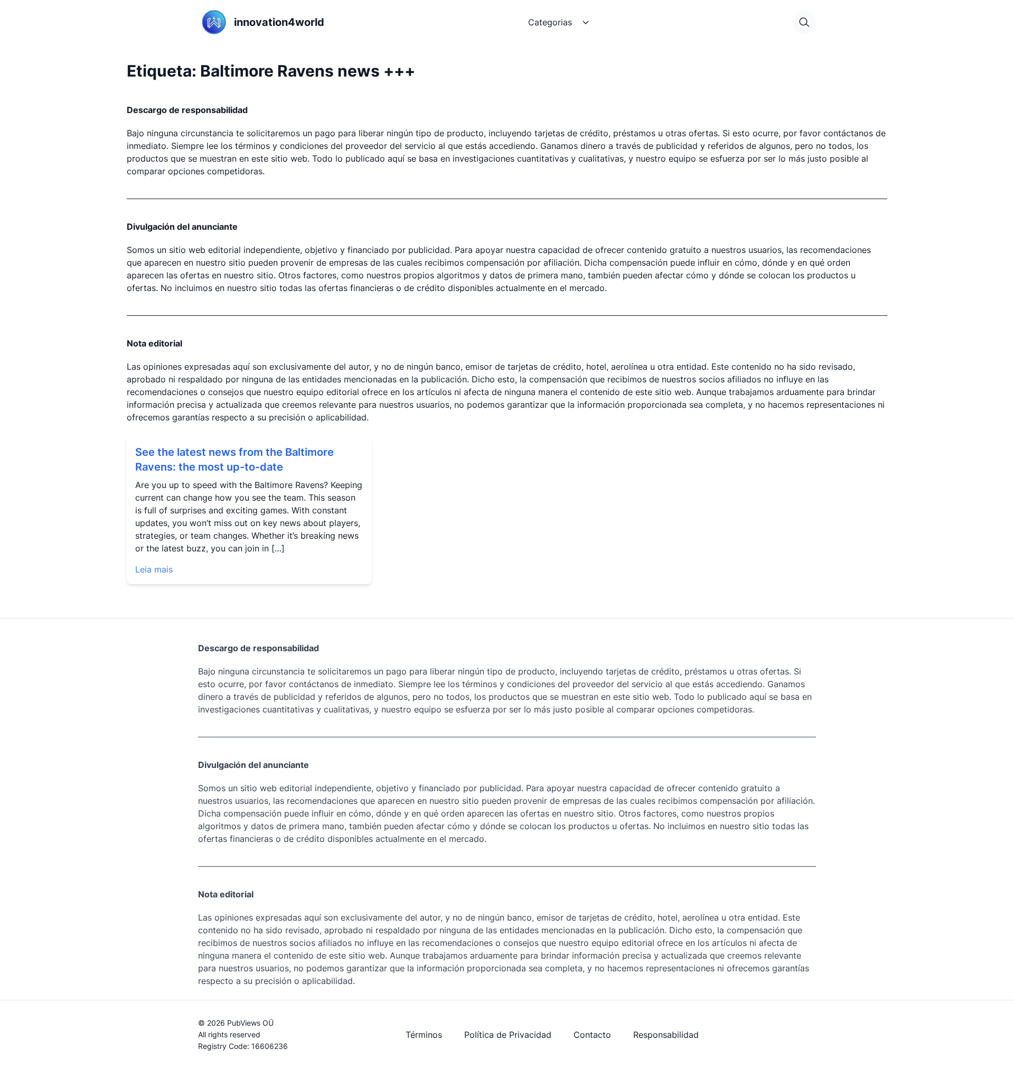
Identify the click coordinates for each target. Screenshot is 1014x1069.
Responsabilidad (666, 1034)
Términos (424, 1034)
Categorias (550, 22)
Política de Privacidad (507, 1034)
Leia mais (154, 569)
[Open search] (804, 22)
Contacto (592, 1034)
